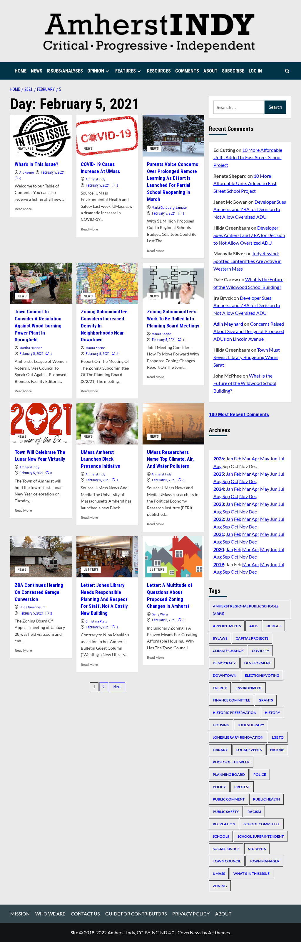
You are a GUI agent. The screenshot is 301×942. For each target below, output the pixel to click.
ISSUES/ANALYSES (65, 71)
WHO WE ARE (50, 913)
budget (274, 626)
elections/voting (262, 675)
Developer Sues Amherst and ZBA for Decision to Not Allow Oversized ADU (249, 209)
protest (242, 787)
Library (220, 749)
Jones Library (251, 725)
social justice (226, 849)
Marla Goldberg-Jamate (169, 207)
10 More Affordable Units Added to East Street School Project (247, 157)
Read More (23, 209)
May (264, 458)
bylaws (220, 638)
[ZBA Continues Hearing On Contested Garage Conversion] (41, 556)
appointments (227, 626)
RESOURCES (159, 71)
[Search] (287, 71)
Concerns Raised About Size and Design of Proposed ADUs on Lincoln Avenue (248, 331)
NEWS (36, 71)
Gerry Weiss (160, 614)
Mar (246, 458)
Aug (217, 466)
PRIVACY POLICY (191, 913)
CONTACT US (85, 913)
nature (277, 749)
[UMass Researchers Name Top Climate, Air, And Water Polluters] (173, 423)
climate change (228, 650)
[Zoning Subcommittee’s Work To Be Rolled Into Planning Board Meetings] (173, 283)
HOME (20, 71)
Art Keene (26, 172)
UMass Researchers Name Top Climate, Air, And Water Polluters (170, 459)
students (257, 849)
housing (221, 725)
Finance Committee (231, 700)
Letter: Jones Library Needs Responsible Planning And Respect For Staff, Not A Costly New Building (104, 599)
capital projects (252, 638)
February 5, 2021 (53, 172)
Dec (253, 481)
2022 (218, 519)
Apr (255, 458)
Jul (281, 458)
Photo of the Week (231, 762)
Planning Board (229, 774)
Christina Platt (96, 621)
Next (117, 686)
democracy (224, 663)
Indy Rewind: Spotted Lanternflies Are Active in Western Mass (247, 261)
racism (254, 811)
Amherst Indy (96, 179)
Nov (243, 481)
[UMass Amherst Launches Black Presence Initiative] (107, 423)
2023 (218, 504)
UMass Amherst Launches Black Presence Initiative (100, 459)
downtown (224, 675)
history (272, 712)
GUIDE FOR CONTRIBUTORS (136, 913)
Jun (273, 458)
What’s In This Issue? (36, 164)
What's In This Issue (251, 873)
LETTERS (90, 569)
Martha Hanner (30, 347)
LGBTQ (278, 737)
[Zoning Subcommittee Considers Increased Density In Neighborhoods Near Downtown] (107, 283)
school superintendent (261, 836)
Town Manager (264, 861)
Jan (229, 458)
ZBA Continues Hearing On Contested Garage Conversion (39, 592)
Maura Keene (95, 347)
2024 (218, 489)
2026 (218, 458)
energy (220, 688)
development (257, 663)
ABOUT (210, 71)
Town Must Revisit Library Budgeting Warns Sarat (246, 357)
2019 (218, 564)
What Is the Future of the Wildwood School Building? (244, 383)
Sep (226, 481)
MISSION (20, 913)
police (259, 774)
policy (219, 787)
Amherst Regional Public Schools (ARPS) (245, 610)
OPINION (95, 71)
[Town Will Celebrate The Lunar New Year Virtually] (41, 423)
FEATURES (125, 71)
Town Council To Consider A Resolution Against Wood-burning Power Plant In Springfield (38, 325)
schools (221, 836)
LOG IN (255, 71)
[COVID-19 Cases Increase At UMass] (107, 136)
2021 (218, 534)
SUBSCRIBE (233, 71)
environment (248, 688)
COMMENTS (187, 71)
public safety (226, 811)
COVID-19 (260, 650)
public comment (229, 799)
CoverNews (189, 932)
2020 (218, 549)
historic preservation (234, 712)
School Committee (262, 824)
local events (249, 749)
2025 (218, 474)
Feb (237, 458)
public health (266, 799)
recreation (224, 824)
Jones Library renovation (238, 737)
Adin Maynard (228, 324)
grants (266, 700)
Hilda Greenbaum (32, 607)
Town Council (227, 861)
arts (253, 626)
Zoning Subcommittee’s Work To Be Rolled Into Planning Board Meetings (173, 319)
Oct (234, 481)
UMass (219, 873)
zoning (220, 886)
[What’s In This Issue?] (41, 136)
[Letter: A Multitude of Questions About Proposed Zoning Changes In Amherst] (173, 556)
